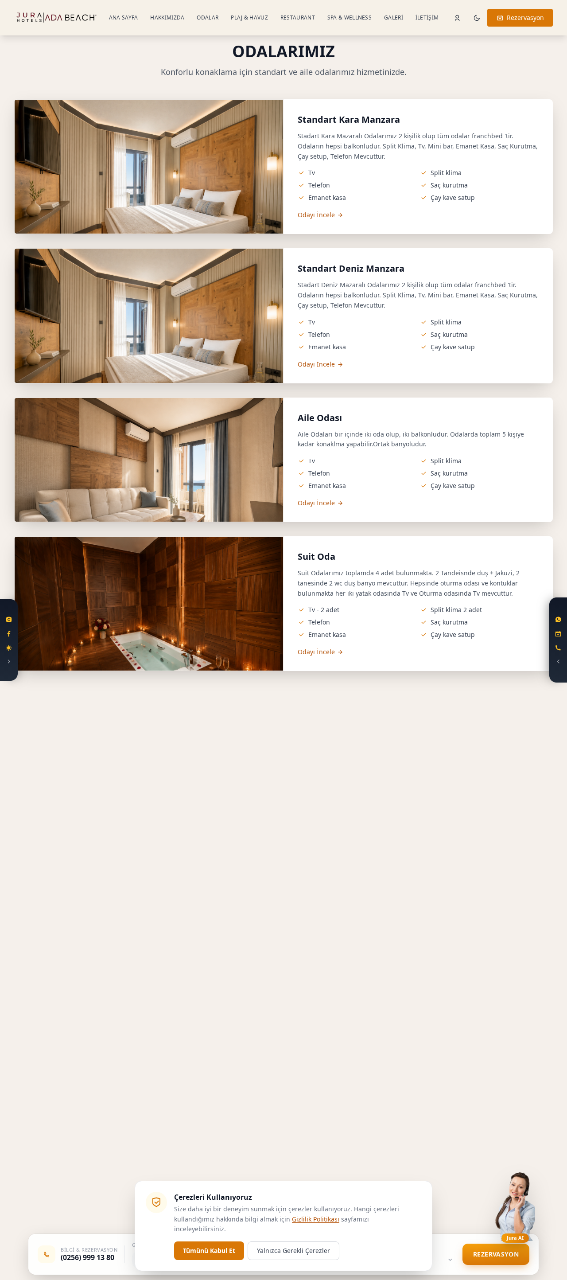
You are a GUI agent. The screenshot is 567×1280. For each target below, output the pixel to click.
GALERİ (393, 17)
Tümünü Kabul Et (209, 1250)
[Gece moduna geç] (476, 18)
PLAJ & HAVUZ (249, 17)
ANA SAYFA (123, 17)
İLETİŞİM (427, 17)
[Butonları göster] (558, 640)
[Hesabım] (457, 18)
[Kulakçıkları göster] (9, 640)
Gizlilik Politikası (315, 1219)
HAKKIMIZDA (167, 17)
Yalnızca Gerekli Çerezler (293, 1250)
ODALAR (207, 17)
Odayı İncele (316, 215)
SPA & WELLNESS (349, 17)
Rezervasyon (525, 17)
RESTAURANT (297, 17)
